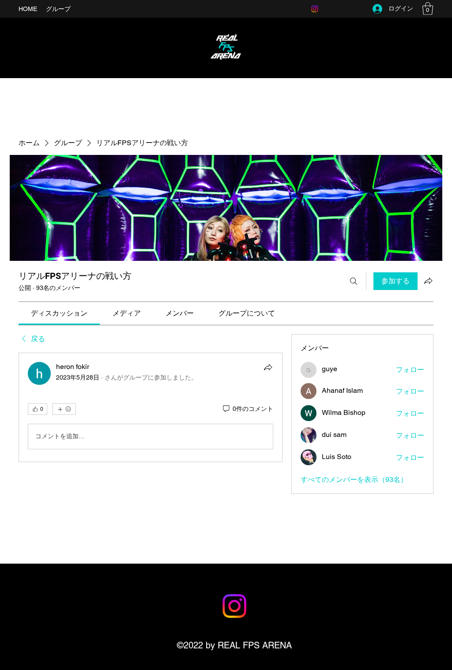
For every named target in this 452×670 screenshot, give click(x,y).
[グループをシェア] (428, 280)
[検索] (353, 281)
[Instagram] (314, 8)
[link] (59, 313)
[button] (427, 8)
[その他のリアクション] (64, 409)
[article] (150, 407)
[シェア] (268, 367)
